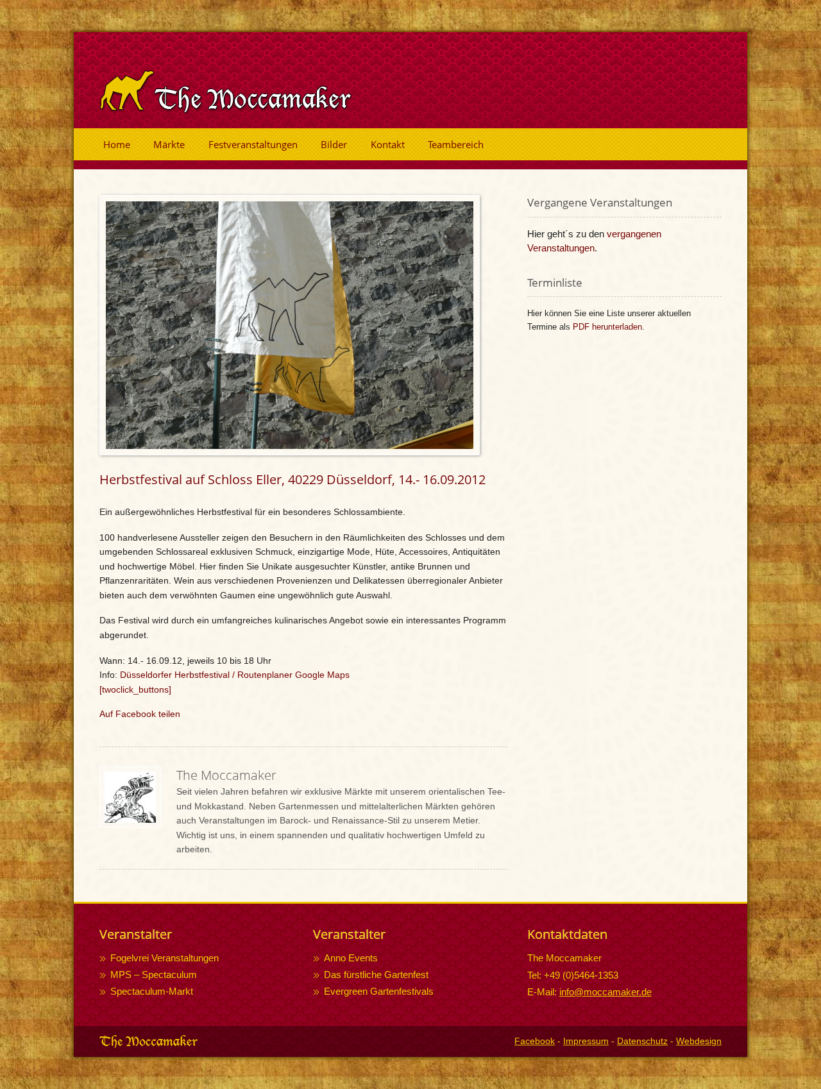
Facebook (534, 1041)
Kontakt (388, 144)
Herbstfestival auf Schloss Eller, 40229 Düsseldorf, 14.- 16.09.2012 (292, 479)
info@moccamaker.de (605, 991)
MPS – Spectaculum (153, 974)
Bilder (334, 144)
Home (116, 144)
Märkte (169, 144)
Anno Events (351, 957)
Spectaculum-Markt (151, 991)
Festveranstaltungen (253, 144)
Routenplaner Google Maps (293, 675)
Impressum (586, 1041)
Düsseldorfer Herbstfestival (175, 675)
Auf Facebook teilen (139, 714)
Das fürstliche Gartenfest (376, 974)
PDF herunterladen (607, 327)
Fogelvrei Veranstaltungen (164, 957)
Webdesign (699, 1041)
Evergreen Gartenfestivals (379, 991)
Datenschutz (642, 1041)
